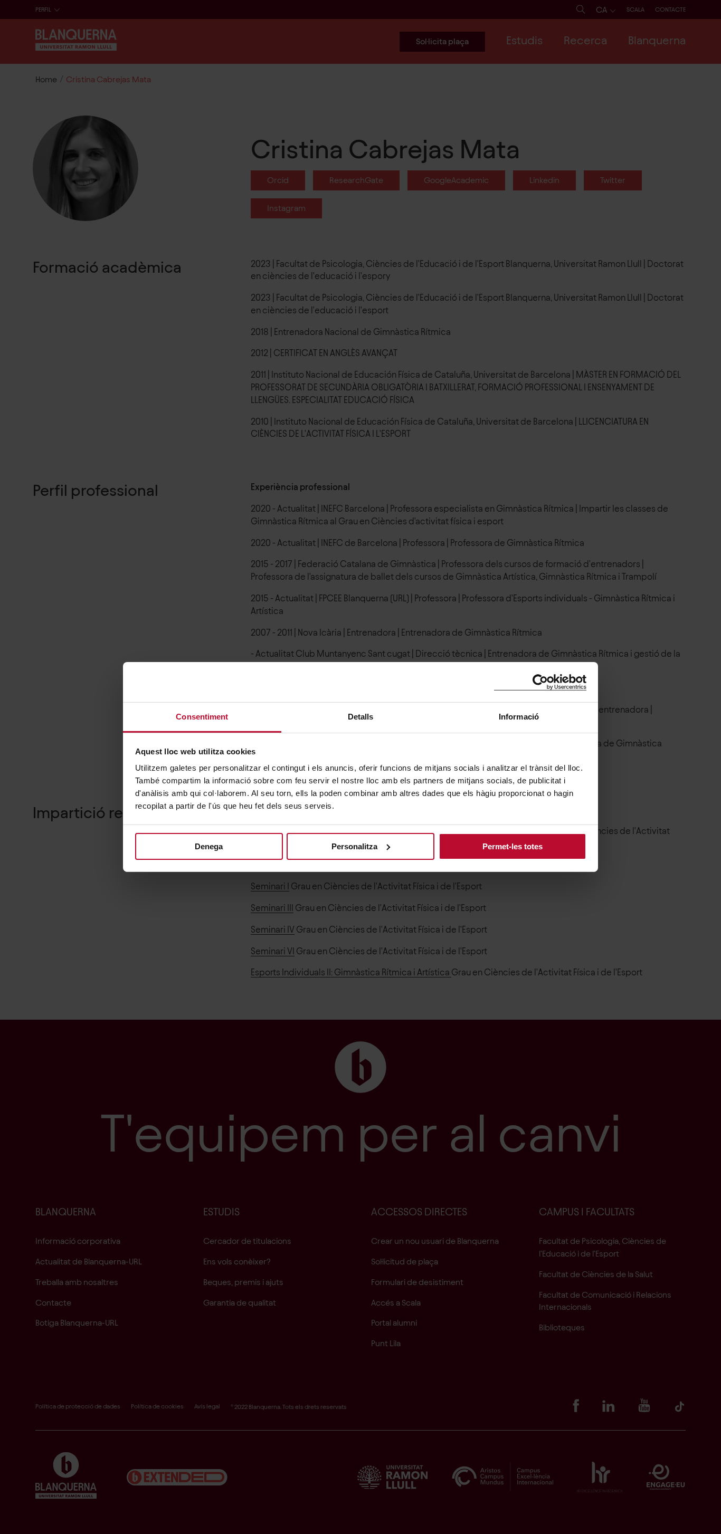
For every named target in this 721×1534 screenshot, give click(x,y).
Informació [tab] (519, 716)
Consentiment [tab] (202, 716)
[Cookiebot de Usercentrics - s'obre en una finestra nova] (540, 682)
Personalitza (354, 845)
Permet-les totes (512, 845)
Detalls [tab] (361, 716)
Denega (209, 845)
